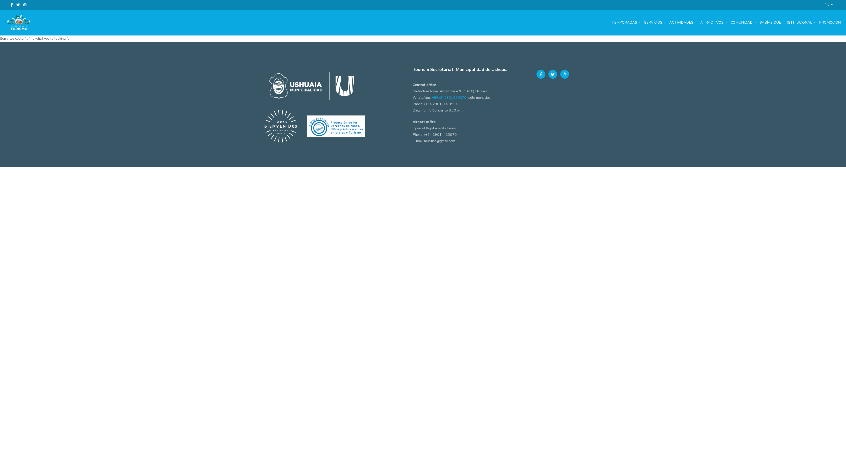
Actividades (681, 22)
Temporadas (625, 22)
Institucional (799, 22)
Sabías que (770, 22)
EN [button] (827, 4)
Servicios (653, 22)
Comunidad (742, 22)
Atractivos (712, 22)
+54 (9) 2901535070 (449, 97)
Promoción (830, 22)
